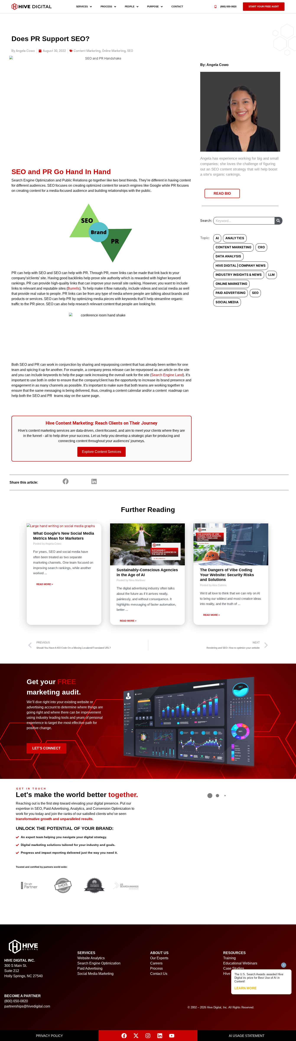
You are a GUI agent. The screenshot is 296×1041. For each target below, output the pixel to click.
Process (106, 6)
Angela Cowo (218, 65)
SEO (130, 51)
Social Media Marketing (95, 973)
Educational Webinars (240, 963)
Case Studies (233, 968)
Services (82, 6)
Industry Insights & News (239, 275)
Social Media (227, 302)
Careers (156, 963)
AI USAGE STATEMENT (246, 1036)
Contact (177, 6)
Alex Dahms (219, 585)
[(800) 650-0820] (215, 6)
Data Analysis (228, 256)
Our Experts (159, 958)
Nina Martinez (137, 580)
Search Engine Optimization (98, 963)
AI (217, 238)
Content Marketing (87, 51)
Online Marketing (114, 51)
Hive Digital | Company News (241, 266)
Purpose (153, 6)
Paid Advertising (231, 293)
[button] (264, 6)
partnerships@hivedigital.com (27, 1006)
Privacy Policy (49, 1036)
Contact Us (158, 973)
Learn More (245, 988)
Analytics (234, 238)
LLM (271, 275)
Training (229, 958)
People (129, 6)
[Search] (278, 220)
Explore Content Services (101, 452)
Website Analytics (91, 958)
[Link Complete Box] (64, 574)
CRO (261, 247)
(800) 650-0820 (228, 6)
